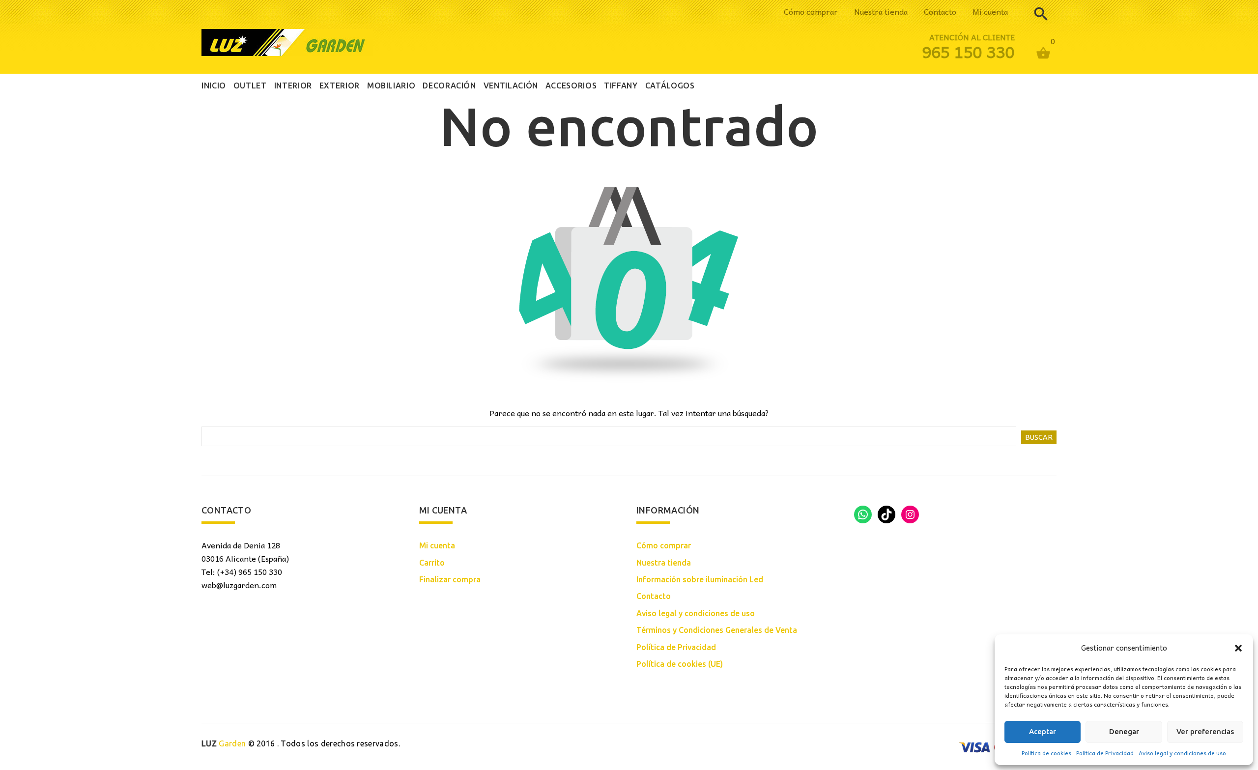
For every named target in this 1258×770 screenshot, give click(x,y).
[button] (1238, 648)
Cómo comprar (811, 11)
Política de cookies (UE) (679, 663)
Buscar (1039, 437)
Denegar (1124, 731)
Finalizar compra (450, 579)
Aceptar (1042, 731)
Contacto (940, 11)
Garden (223, 743)
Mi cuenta (990, 11)
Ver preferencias (1205, 731)
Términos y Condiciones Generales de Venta (716, 630)
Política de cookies (1046, 753)
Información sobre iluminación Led (699, 579)
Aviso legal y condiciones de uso (1182, 753)
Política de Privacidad (1105, 753)
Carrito (432, 562)
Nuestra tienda (881, 11)
